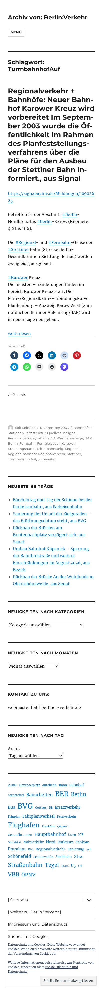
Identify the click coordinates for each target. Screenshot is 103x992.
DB (51, 808)
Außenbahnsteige (68, 438)
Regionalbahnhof (22, 454)
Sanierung (76, 849)
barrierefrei (16, 795)
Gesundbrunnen (20, 835)
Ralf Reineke (25, 428)
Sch (89, 849)
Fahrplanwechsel (38, 816)
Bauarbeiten (39, 795)
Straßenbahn (25, 865)
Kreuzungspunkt (22, 449)
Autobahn (49, 785)
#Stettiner (18, 249)
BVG (25, 806)
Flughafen (24, 825)
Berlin (13, 444)
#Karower (18, 277)
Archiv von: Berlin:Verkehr (48, 17)
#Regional (26, 242)
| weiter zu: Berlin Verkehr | (34, 912)
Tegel (52, 865)
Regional (72, 449)
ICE (81, 835)
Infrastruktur (36, 433)
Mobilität (14, 842)
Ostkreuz (65, 842)
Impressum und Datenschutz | (39, 924)
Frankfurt (48, 826)
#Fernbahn (59, 242)
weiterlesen (19, 333)
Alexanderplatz (29, 785)
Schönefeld (19, 856)
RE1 (31, 849)
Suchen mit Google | (28, 936)
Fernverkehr (66, 816)
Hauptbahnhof (50, 834)
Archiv (14, 748)
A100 (12, 785)
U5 (73, 866)
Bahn (63, 785)
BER (62, 794)
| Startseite (19, 900)
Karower (68, 444)
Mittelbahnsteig (50, 449)
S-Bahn (43, 438)
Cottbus (41, 808)
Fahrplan (14, 816)
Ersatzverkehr (67, 807)
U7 (80, 866)
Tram (65, 866)
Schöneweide (43, 857)
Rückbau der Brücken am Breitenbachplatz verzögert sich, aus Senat (49, 534)
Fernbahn (28, 444)
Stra (78, 856)
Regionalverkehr (21, 438)
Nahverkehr (34, 842)
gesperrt (63, 826)
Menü (16, 32)
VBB (13, 874)
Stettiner (74, 454)
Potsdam (17, 849)
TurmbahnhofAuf (22, 459)
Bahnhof (76, 785)
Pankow (82, 842)
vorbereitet (47, 459)
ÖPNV (29, 875)
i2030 (72, 835)
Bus (11, 807)
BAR (88, 438)
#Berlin (69, 214)
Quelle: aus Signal (62, 433)
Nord (51, 842)
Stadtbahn (64, 857)
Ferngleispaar (48, 444)
